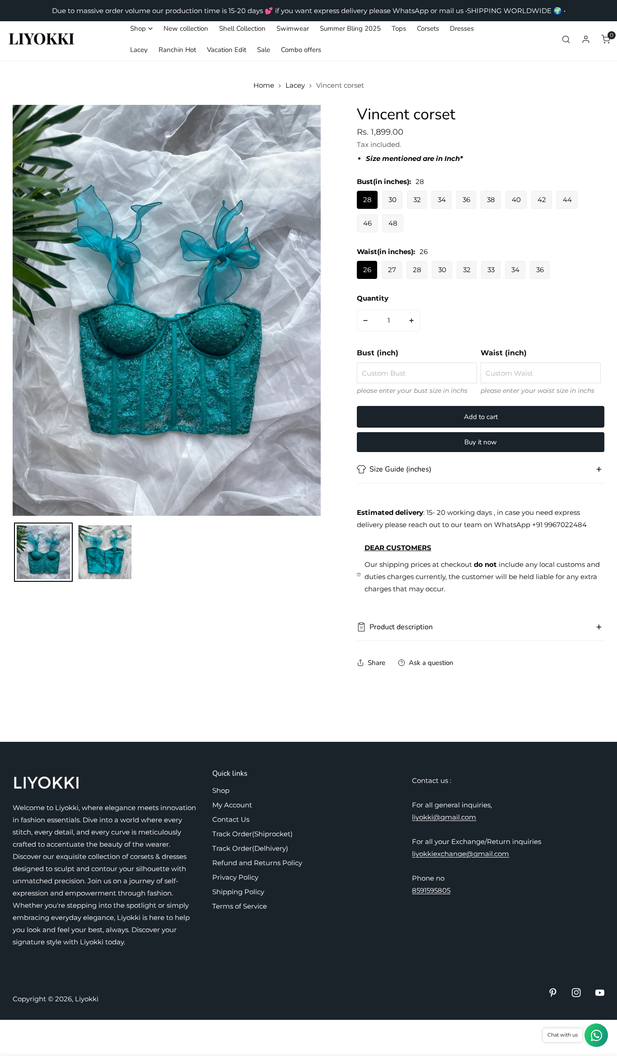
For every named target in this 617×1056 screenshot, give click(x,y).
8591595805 (431, 890)
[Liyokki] (42, 39)
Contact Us (230, 819)
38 (491, 199)
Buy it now (480, 442)
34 (442, 199)
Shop (220, 790)
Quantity (372, 298)
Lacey (295, 85)
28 (367, 199)
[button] (141, 28)
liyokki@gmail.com (444, 817)
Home (263, 85)
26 (367, 269)
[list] (167, 310)
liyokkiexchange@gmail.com (460, 853)
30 (392, 199)
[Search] (566, 39)
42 (542, 199)
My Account (232, 805)
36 (466, 199)
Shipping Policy (238, 891)
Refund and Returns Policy (257, 862)
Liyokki (86, 999)
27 (392, 269)
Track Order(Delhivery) (250, 848)
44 (567, 199)
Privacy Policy (235, 877)
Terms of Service (239, 906)
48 (392, 223)
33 (491, 269)
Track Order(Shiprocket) (252, 834)
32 (417, 199)
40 (516, 199)
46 (367, 223)
